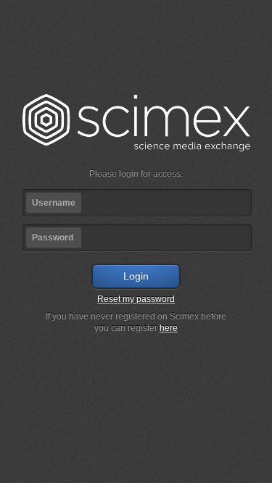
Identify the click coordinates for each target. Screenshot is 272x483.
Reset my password (136, 299)
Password (52, 237)
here (169, 328)
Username (53, 203)
